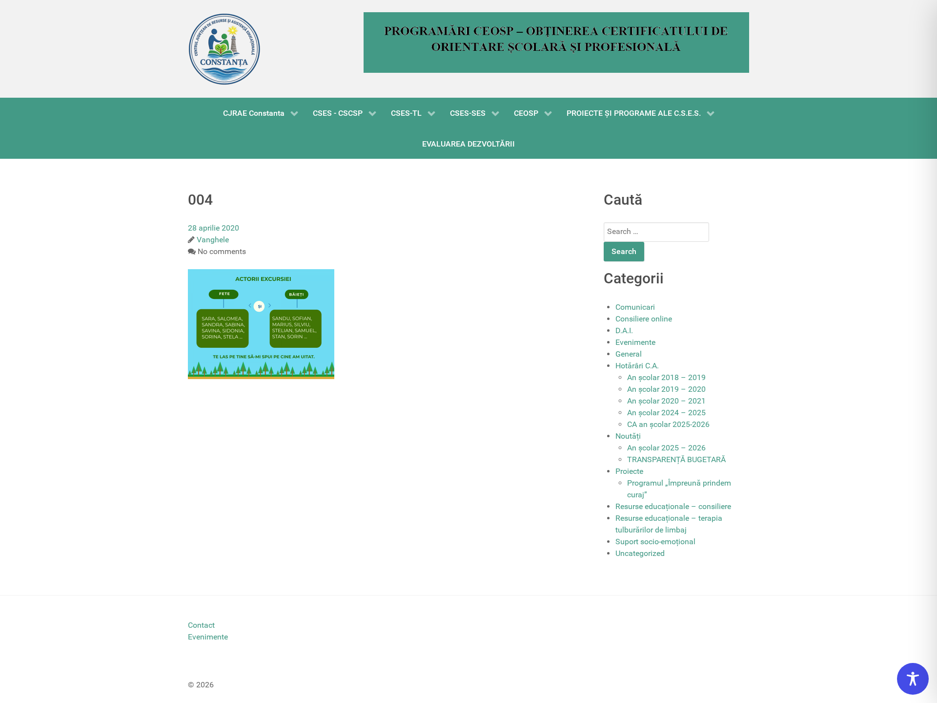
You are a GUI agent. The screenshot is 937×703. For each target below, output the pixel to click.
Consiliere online (643, 318)
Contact (201, 625)
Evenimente (635, 342)
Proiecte (629, 471)
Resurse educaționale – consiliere (673, 506)
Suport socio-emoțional (655, 541)
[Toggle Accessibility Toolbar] (913, 679)
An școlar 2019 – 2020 (666, 389)
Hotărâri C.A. (637, 365)
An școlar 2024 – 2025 (666, 412)
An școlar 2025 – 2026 (666, 447)
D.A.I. (624, 330)
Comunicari (635, 307)
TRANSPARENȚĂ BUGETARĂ (676, 459)
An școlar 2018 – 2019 (666, 377)
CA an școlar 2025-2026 (668, 424)
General (628, 354)
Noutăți (628, 436)
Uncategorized (640, 553)
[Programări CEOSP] (556, 41)
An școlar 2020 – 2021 (666, 400)
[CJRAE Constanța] (224, 48)
